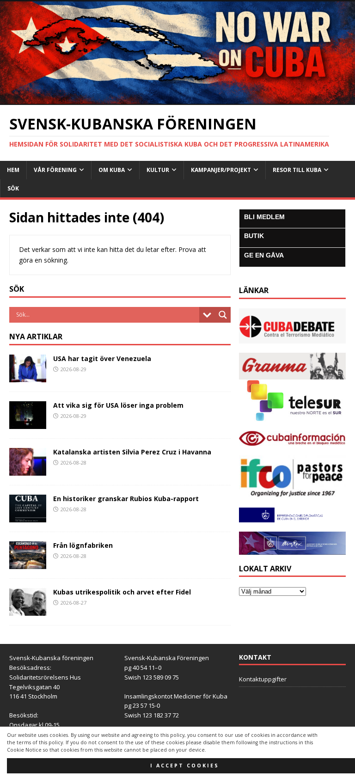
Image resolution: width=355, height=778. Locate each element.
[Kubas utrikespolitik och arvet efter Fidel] (27, 610)
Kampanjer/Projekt (221, 170)
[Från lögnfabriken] (27, 563)
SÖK (13, 188)
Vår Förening (55, 170)
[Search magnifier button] (223, 315)
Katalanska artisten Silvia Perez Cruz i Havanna (132, 451)
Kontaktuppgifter (263, 679)
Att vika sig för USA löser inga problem (118, 405)
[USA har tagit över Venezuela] (27, 376)
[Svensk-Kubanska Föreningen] (177, 99)
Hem (13, 170)
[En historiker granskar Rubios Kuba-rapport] (27, 517)
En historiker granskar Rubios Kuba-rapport (126, 498)
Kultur (158, 170)
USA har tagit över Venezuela (102, 358)
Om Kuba (111, 170)
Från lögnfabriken (83, 545)
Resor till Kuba (297, 170)
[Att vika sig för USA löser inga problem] (27, 423)
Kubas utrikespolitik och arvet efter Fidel (122, 592)
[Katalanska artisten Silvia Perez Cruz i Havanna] (27, 470)
